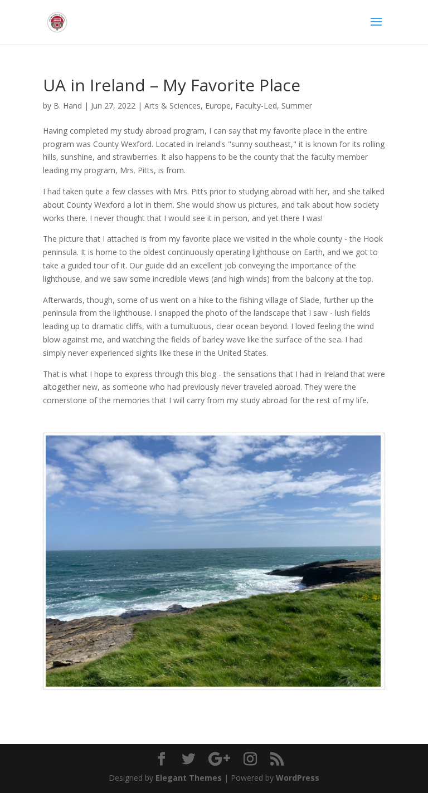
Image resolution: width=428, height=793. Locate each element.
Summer (296, 105)
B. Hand (68, 105)
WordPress (297, 777)
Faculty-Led (256, 105)
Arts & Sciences (172, 105)
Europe (218, 105)
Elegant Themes (188, 777)
